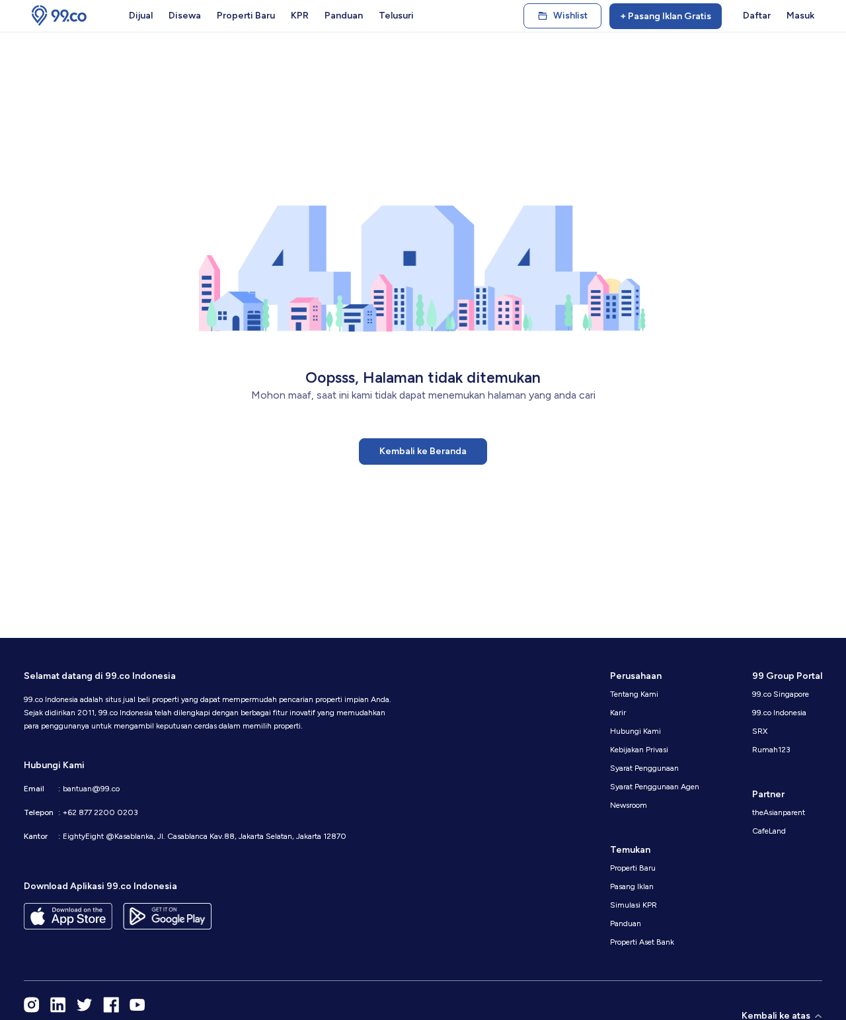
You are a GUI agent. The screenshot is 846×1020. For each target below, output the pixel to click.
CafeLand (769, 831)
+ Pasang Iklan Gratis (665, 16)
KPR (300, 15)
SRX (759, 731)
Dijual (141, 15)
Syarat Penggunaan (644, 768)
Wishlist (570, 15)
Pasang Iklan (632, 886)
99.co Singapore (780, 694)
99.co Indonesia (779, 712)
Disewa (185, 15)
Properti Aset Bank (642, 942)
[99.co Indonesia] (59, 15)
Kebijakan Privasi (639, 749)
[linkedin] (58, 1005)
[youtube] (137, 1005)
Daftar (757, 15)
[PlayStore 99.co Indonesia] (167, 916)
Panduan (344, 15)
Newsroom (628, 805)
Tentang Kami (634, 694)
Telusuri (396, 15)
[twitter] (85, 1005)
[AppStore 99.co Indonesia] (68, 916)
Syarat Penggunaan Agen (654, 786)
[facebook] (111, 1005)
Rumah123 (771, 749)
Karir (618, 712)
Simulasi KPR (633, 905)
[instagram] (32, 1005)
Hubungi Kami (635, 731)
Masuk (800, 15)
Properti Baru (246, 15)
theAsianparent (778, 812)
